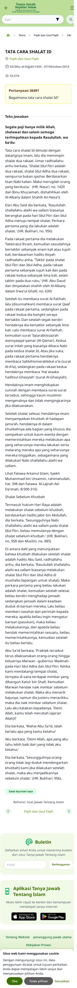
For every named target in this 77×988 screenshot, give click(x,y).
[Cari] (70, 19)
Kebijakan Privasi (38, 945)
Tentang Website (18, 937)
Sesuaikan (62, 981)
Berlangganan (61, 864)
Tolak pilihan (38, 981)
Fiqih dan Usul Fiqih (24, 59)
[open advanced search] (58, 19)
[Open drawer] (72, 8)
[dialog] (37, 968)
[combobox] (30, 19)
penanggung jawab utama (52, 937)
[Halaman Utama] (8, 35)
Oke (15, 981)
